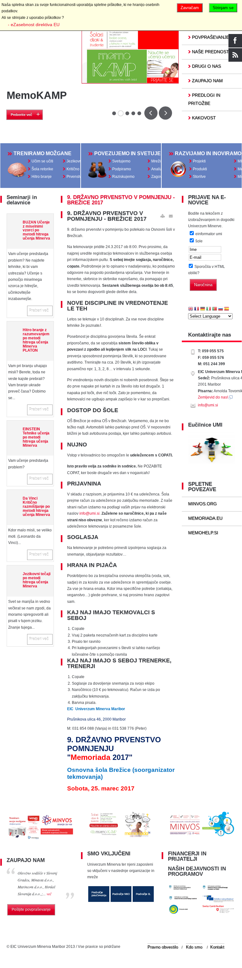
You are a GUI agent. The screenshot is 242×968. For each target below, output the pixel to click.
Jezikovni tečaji (79, 161)
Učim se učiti (42, 161)
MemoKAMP (37, 95)
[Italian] (208, 309)
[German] (202, 309)
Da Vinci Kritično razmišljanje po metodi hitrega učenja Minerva (36, 506)
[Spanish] (226, 309)
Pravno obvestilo (162, 947)
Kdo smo (194, 947)
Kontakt (217, 947)
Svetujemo (121, 161)
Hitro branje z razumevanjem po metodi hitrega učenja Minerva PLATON (36, 340)
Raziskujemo (123, 176)
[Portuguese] (214, 309)
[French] (196, 309)
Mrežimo (158, 161)
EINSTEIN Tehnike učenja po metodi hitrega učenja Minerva (36, 437)
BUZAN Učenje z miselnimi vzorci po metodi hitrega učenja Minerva (36, 230)
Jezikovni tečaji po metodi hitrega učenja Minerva (36, 580)
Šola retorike (42, 169)
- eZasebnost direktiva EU (34, 24)
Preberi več (39, 311)
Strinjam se (223, 7)
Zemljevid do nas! (213, 397)
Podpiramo (121, 169)
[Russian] (220, 309)
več (49, 893)
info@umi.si (89, 513)
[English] (190, 309)
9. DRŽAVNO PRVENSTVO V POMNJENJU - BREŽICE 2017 (121, 200)
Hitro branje (42, 176)
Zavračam (190, 7)
